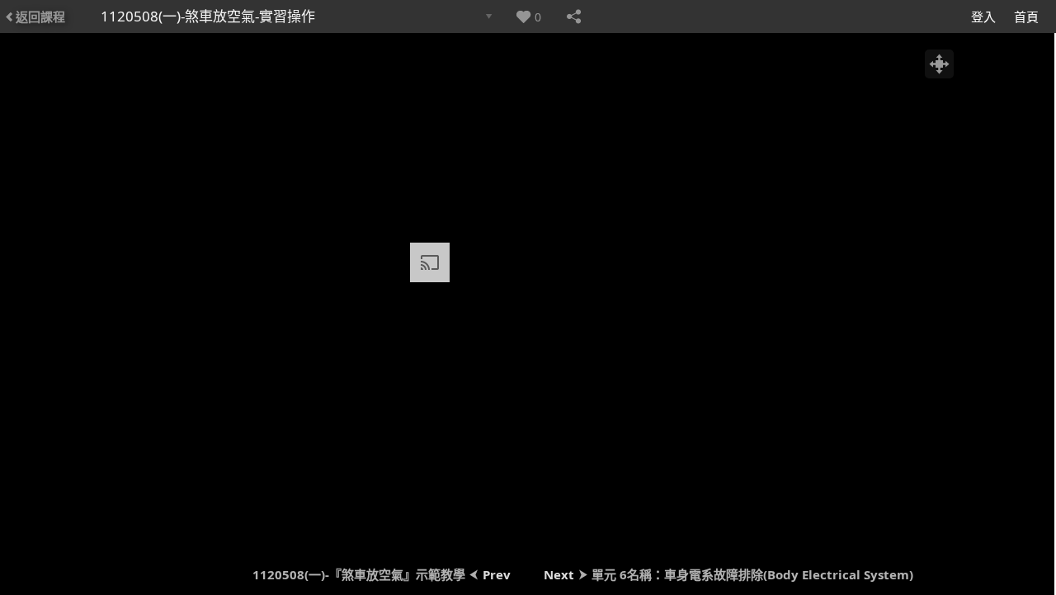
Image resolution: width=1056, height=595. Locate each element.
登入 (983, 16)
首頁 (1026, 16)
